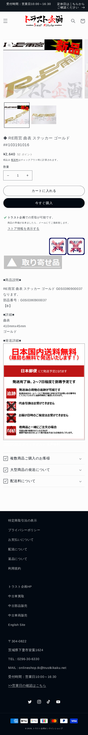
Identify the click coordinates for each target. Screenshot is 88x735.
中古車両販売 (17, 615)
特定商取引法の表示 (22, 520)
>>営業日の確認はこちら (27, 685)
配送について (17, 549)
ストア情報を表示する (23, 228)
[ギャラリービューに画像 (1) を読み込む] (16, 115)
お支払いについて (21, 539)
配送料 (14, 160)
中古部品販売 (17, 605)
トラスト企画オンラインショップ (48, 728)
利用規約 (14, 568)
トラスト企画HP (20, 586)
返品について (17, 558)
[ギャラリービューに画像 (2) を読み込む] (43, 115)
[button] (5, 21)
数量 (6, 166)
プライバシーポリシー (24, 530)
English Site (16, 624)
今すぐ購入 (44, 203)
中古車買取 (16, 596)
